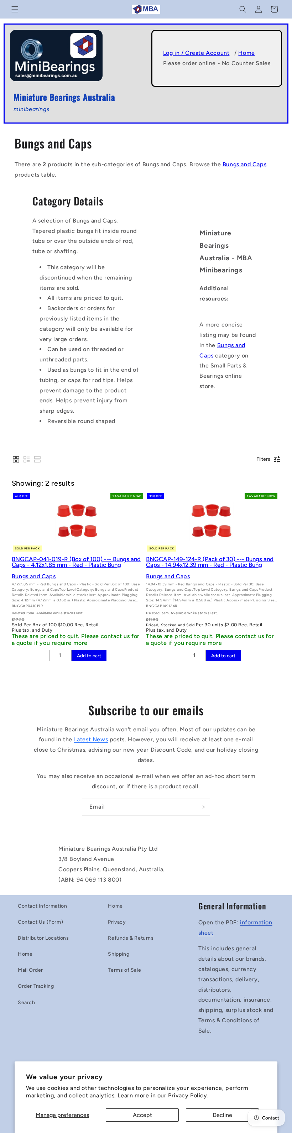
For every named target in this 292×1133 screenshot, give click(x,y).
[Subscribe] (202, 807)
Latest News (91, 739)
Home (246, 52)
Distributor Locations (43, 938)
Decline (222, 1115)
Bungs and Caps (244, 164)
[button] (15, 9)
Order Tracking (36, 986)
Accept (142, 1115)
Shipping (118, 954)
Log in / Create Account (196, 52)
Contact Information (42, 906)
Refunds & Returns (130, 938)
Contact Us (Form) (40, 922)
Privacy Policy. (188, 1095)
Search (26, 1002)
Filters (263, 459)
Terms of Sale (124, 970)
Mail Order (30, 970)
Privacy (117, 922)
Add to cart (89, 655)
